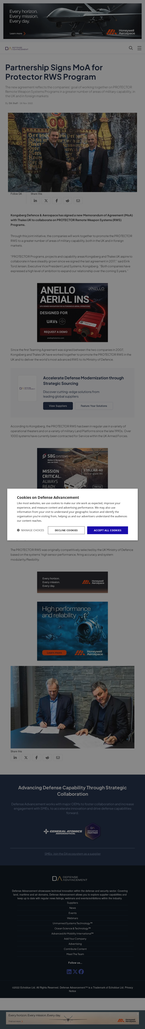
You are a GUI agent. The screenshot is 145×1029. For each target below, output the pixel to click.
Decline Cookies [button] (66, 530)
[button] (30, 530)
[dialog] (72, 514)
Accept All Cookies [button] (107, 530)
